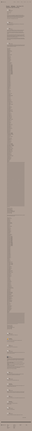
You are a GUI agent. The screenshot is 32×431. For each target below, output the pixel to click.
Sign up (26, 425)
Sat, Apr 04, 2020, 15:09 (11, 10)
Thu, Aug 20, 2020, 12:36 (11, 390)
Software (13, 6)
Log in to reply (24, 417)
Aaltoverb (8, 425)
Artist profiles (14, 425)
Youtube (20, 425)
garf (9, 43)
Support (14, 427)
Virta (7, 426)
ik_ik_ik (9, 345)
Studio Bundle (8, 427)
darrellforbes (10, 338)
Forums (8, 6)
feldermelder (10, 401)
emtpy (9, 28)
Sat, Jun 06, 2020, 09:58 (11, 351)
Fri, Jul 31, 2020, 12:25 (10, 357)
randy (9, 22)
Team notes (14, 426)
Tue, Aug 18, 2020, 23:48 (11, 384)
